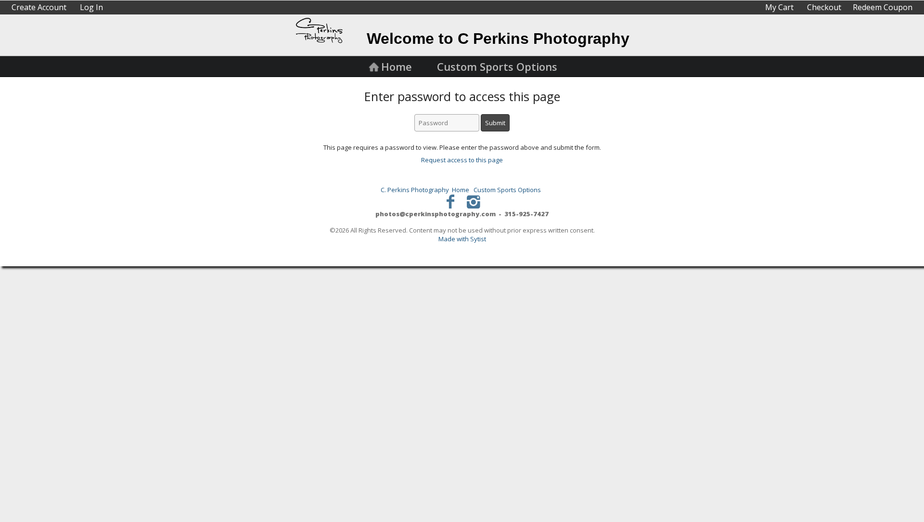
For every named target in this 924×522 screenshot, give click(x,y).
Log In (91, 7)
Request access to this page (462, 160)
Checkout (824, 7)
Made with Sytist (462, 239)
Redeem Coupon (882, 7)
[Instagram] (474, 201)
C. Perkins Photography (415, 189)
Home (396, 66)
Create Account (39, 7)
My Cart (780, 7)
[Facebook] (451, 201)
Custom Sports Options (497, 66)
